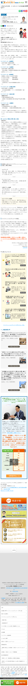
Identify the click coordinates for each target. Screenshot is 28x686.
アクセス (3, 629)
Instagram (24, 11)
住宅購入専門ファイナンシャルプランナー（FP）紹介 (11, 610)
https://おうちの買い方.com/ (7, 490)
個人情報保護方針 (4, 655)
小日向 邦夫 (25, 247)
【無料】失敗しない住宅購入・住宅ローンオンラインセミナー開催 (14, 507)
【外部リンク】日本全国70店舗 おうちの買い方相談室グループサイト (13, 662)
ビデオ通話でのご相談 (19, 602)
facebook (22, 11)
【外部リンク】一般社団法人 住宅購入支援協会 (10, 658)
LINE (20, 11)
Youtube (26, 11)
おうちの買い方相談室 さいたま (12, 2)
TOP (2, 607)
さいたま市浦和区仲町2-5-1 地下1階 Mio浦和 (16, 487)
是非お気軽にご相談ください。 (14, 432)
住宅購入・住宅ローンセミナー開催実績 (9, 652)
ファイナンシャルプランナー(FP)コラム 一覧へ (14, 325)
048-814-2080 (7, 489)
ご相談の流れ (4, 619)
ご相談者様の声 (4, 623)
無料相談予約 (14, 501)
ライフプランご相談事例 (6, 635)
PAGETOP (14, 549)
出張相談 (3, 598)
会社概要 (3, 632)
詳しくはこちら (14, 346)
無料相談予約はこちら (14, 475)
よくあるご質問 (4, 638)
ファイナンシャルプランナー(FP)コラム (9, 616)
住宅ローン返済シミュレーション (7, 641)
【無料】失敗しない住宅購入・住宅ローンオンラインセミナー (13, 648)
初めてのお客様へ (4, 613)
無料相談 (13, 672)
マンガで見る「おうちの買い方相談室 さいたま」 (14, 514)
